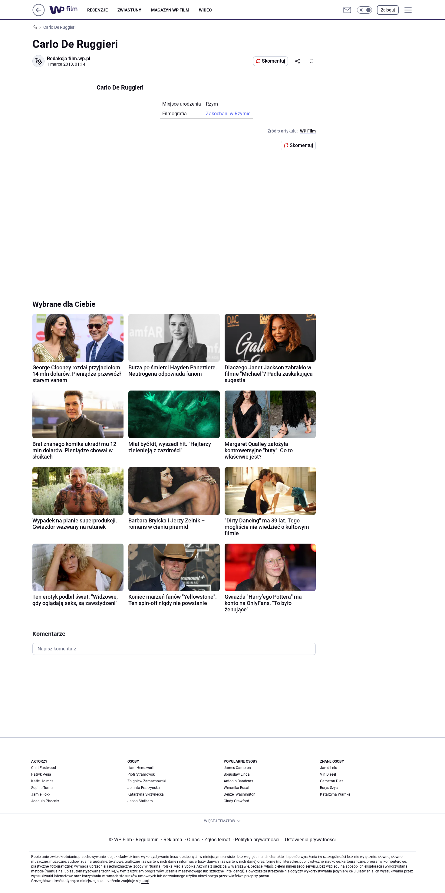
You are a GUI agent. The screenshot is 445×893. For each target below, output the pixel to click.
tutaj (145, 881)
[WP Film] (68, 10)
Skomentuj (273, 61)
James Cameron (237, 768)
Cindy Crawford (236, 801)
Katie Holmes (42, 781)
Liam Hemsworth (141, 768)
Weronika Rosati (237, 788)
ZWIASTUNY (129, 10)
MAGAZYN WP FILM (170, 10)
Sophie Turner (42, 788)
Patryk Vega (41, 774)
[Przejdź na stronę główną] (38, 14)
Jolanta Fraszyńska (143, 788)
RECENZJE (97, 10)
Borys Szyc (329, 788)
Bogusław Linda (237, 774)
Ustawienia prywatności (309, 839)
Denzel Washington (239, 794)
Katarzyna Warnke (335, 794)
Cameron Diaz (331, 781)
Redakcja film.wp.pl (68, 58)
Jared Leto (328, 768)
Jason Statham (140, 801)
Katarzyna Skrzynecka (145, 794)
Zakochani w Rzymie (228, 113)
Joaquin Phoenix (45, 801)
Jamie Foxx (40, 794)
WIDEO (205, 10)
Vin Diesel (328, 774)
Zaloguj (388, 10)
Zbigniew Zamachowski (146, 781)
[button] (364, 10)
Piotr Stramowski (141, 774)
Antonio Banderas (238, 781)
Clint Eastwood (43, 768)
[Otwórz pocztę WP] (347, 10)
